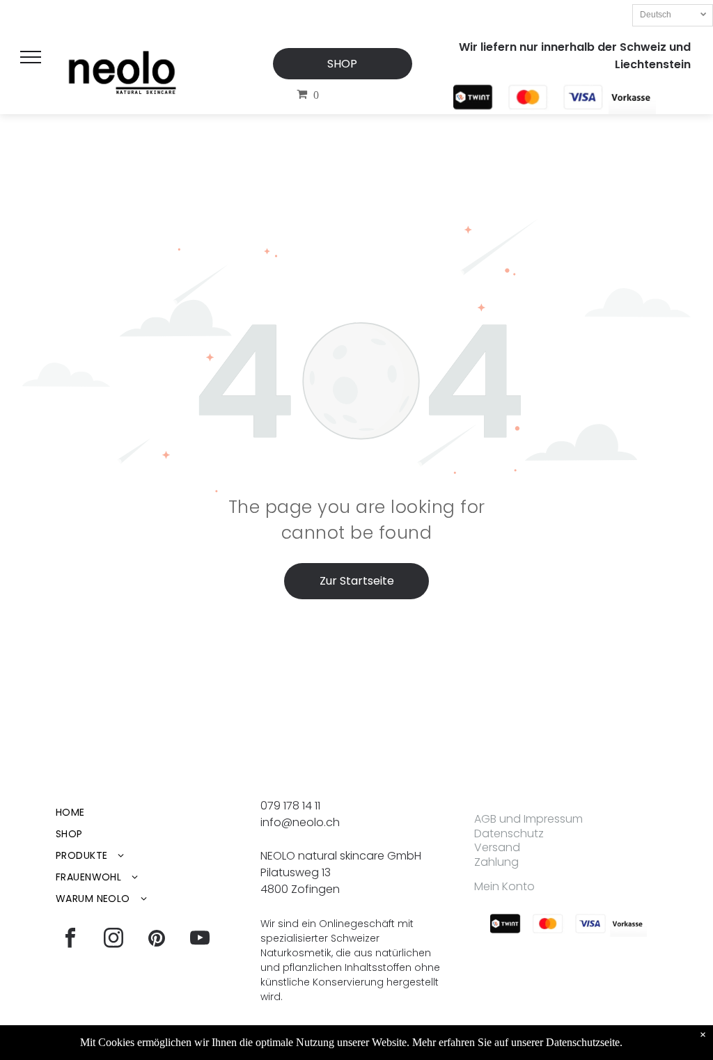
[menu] (31, 57)
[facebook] (70, 940)
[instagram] (113, 940)
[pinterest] (156, 940)
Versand (497, 847)
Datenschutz (509, 833)
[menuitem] (151, 812)
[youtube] (199, 940)
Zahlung (496, 862)
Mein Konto (504, 886)
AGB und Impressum (528, 819)
